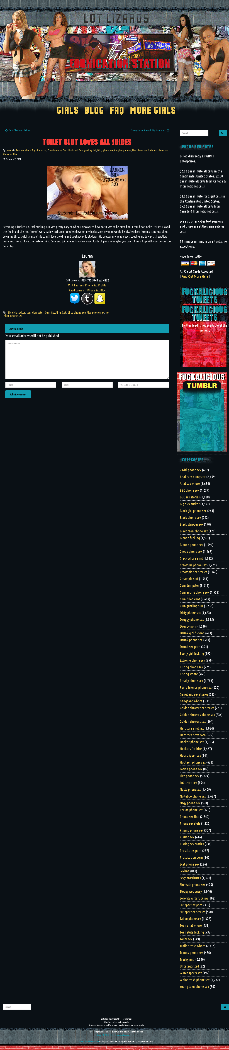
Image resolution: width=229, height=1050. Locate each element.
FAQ (117, 110)
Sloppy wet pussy (191, 891)
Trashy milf (187, 959)
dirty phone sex (77, 312)
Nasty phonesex (190, 789)
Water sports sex (191, 973)
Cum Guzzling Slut (55, 312)
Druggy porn (188, 626)
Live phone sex (139, 150)
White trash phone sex (195, 980)
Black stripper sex (191, 524)
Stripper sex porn (191, 905)
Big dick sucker (39, 150)
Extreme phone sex (192, 660)
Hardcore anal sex (192, 728)
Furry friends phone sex (196, 687)
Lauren (9, 150)
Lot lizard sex (188, 782)
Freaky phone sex (191, 680)
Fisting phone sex (191, 667)
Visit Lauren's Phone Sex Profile (87, 285)
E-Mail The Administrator (89, 1041)
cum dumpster (34, 312)
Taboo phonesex (190, 918)
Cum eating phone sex (194, 592)
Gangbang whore (122, 150)
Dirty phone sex (105, 150)
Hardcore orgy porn (193, 735)
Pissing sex (187, 837)
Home (98, 1034)
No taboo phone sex (158, 150)
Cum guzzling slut (87, 150)
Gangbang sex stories (194, 694)
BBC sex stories (190, 497)
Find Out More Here (195, 276)
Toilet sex (186, 939)
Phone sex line (10, 154)
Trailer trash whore (192, 946)
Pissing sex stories (192, 844)
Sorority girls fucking (194, 898)
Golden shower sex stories (197, 708)
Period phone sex (191, 810)
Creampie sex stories (193, 572)
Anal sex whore (23, 150)
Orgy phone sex (190, 803)
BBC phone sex (189, 490)
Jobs (134, 1034)
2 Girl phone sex (190, 470)
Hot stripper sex (190, 755)
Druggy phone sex (192, 619)
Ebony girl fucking (192, 653)
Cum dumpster (55, 150)
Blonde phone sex (191, 544)
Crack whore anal (191, 558)
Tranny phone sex (191, 952)
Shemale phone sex (192, 884)
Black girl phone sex (193, 510)
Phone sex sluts (190, 823)
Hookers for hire (191, 748)
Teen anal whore (191, 925)
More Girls (153, 110)
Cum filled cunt (70, 150)
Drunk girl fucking (192, 633)
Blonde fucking (190, 538)
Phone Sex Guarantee (122, 1034)
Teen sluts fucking (192, 932)
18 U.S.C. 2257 (107, 1034)
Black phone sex (190, 517)
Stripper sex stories (192, 912)
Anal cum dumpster (193, 476)
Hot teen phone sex (193, 762)
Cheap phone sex (191, 551)
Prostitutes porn (190, 850)
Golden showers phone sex (197, 714)
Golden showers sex (193, 721)
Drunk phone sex (191, 640)
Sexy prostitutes (190, 878)
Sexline (184, 871)
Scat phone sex (189, 864)
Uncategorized (189, 966)
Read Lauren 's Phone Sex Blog (87, 290)
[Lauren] (87, 269)
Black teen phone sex (194, 531)
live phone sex (95, 312)
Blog (94, 110)
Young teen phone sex (194, 986)
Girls (68, 110)
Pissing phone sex (191, 830)
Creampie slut (189, 578)
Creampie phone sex (193, 565)
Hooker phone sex (192, 742)
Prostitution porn (191, 857)
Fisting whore (189, 674)
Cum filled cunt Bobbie (19, 130)
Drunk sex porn (190, 646)
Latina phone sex (191, 769)
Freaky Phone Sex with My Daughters (148, 130)
